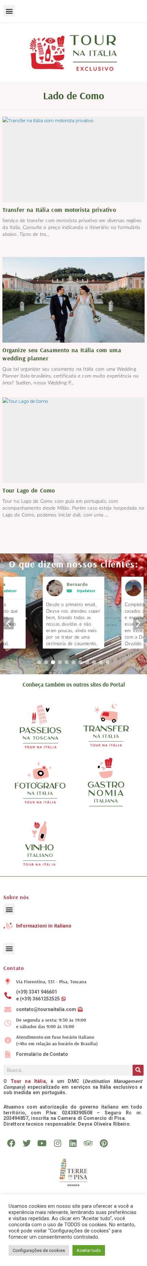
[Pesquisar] (138, 1070)
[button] (9, 10)
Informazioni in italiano (43, 926)
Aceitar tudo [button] (89, 1250)
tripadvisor (86, 591)
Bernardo (77, 584)
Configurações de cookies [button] (39, 1250)
